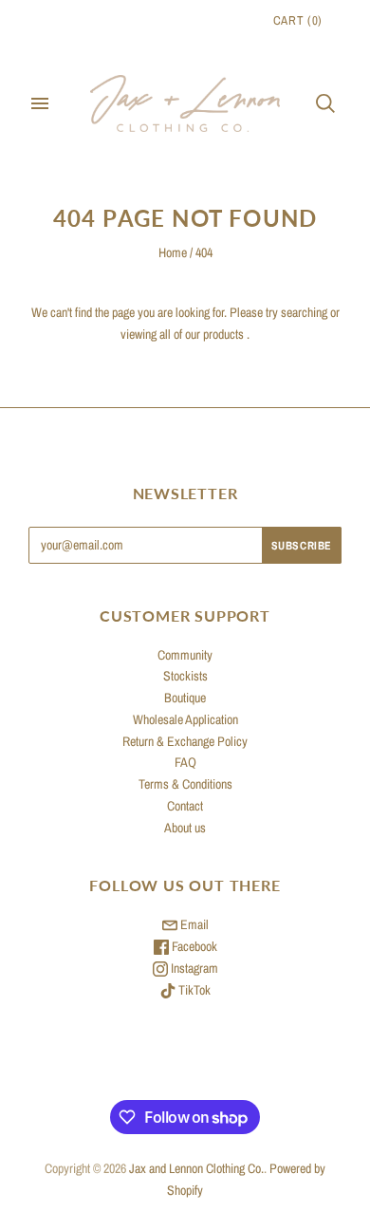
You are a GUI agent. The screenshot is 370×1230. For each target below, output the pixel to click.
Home (172, 252)
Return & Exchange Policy (185, 741)
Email (193, 924)
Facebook (193, 946)
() (298, 20)
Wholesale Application (185, 719)
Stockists (185, 675)
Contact (185, 805)
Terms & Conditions (185, 783)
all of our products (201, 334)
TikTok (193, 989)
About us (185, 827)
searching (304, 312)
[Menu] (39, 103)
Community (185, 654)
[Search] (325, 103)
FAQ (185, 762)
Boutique (185, 697)
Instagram (193, 968)
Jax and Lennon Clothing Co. (196, 1168)
